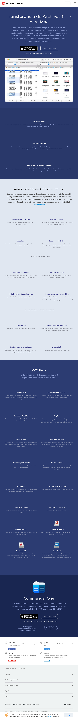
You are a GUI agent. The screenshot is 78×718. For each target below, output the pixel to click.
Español (68, 704)
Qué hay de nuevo (26, 621)
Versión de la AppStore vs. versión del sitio (39, 53)
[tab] (39, 674)
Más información (39, 205)
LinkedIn (37, 704)
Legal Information (43, 711)
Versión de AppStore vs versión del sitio (45, 621)
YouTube (28, 704)
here (49, 716)
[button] (39, 674)
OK (68, 715)
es (67, 3)
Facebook (18, 704)
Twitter (9, 704)
